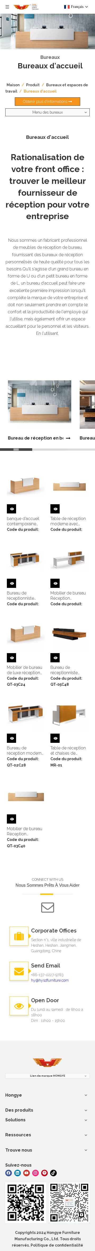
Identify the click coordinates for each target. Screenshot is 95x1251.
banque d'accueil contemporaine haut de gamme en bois (25, 521)
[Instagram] (35, 1172)
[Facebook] (8, 1172)
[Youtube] (26, 1172)
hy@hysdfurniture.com (50, 980)
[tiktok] (53, 1172)
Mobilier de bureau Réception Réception (68, 596)
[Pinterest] (44, 1172)
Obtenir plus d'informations (45, 101)
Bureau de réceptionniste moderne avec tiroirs (21, 596)
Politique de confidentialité (57, 1245)
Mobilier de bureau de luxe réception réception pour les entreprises (24, 670)
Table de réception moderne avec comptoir (68, 521)
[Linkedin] (17, 1172)
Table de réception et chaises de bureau (68, 750)
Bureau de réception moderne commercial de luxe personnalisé (25, 750)
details (16, 507)
